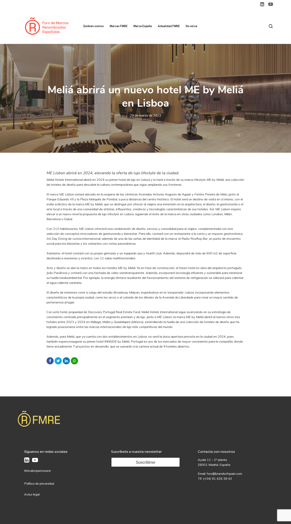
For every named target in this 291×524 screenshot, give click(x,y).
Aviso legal (32, 494)
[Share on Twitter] (58, 360)
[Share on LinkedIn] (66, 360)
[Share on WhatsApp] (74, 360)
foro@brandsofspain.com (224, 474)
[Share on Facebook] (50, 360)
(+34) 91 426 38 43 (217, 478)
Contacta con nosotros (216, 452)
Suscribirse (145, 462)
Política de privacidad (39, 483)
